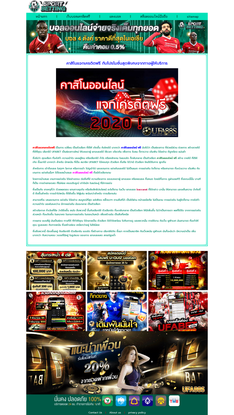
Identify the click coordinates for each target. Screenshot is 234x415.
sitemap (193, 16)
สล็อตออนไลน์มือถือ (153, 16)
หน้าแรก (41, 16)
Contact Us (95, 413)
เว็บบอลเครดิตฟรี (78, 16)
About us (115, 413)
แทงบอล (115, 16)
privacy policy (137, 413)
